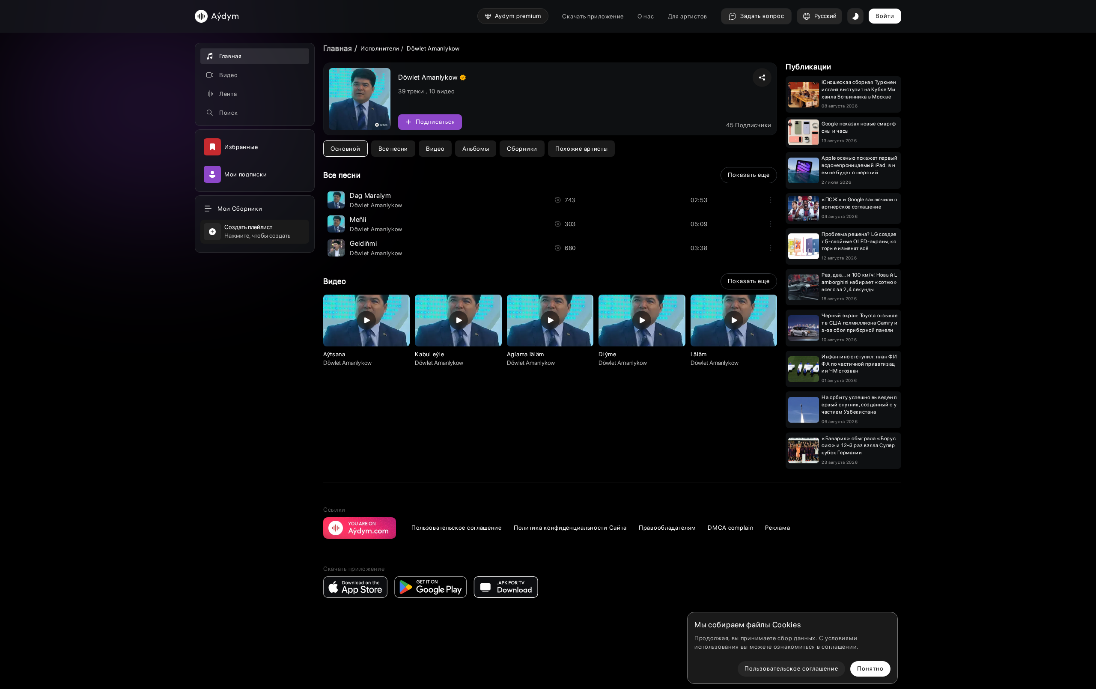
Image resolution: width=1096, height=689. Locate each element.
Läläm (699, 354)
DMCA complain (730, 527)
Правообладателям (667, 527)
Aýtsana (334, 354)
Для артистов (687, 16)
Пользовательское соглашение (456, 527)
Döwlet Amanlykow (376, 205)
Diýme (607, 354)
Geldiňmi (363, 243)
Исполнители (379, 48)
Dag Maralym (370, 195)
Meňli (358, 219)
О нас (645, 16)
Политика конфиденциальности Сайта (570, 527)
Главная (337, 48)
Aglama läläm (525, 354)
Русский (825, 15)
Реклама (777, 527)
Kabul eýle (429, 354)
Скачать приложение (593, 16)
